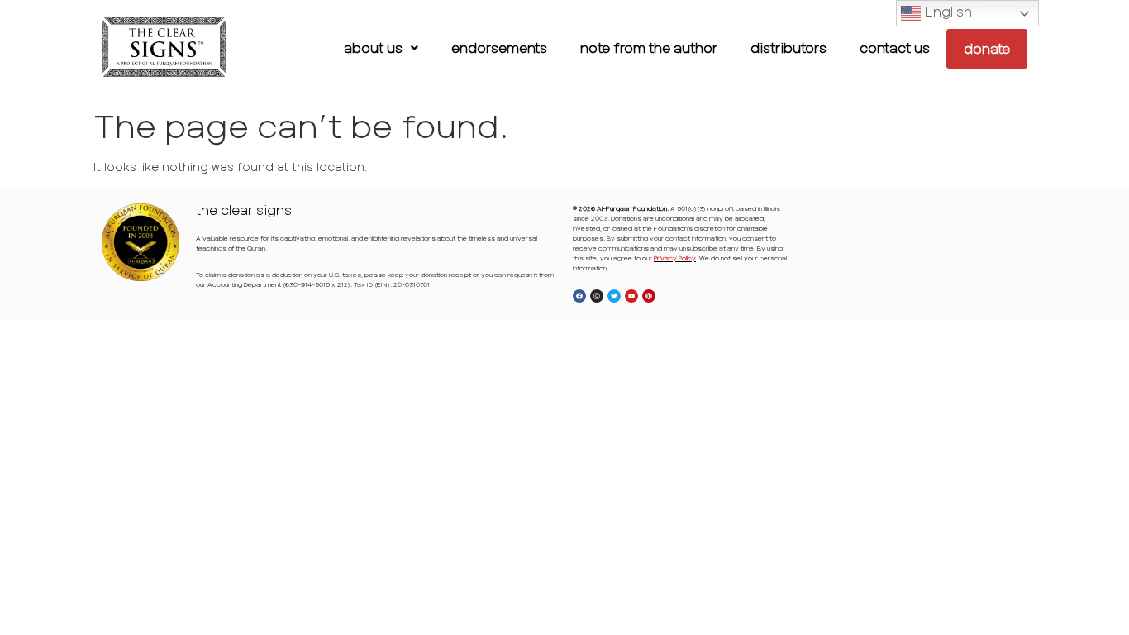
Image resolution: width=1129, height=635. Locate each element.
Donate (987, 48)
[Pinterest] (648, 296)
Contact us (895, 47)
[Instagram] (596, 296)
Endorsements (499, 47)
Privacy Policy (675, 258)
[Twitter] (614, 296)
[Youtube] (631, 296)
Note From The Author (648, 47)
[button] (381, 48)
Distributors (788, 47)
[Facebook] (579, 296)
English (946, 11)
